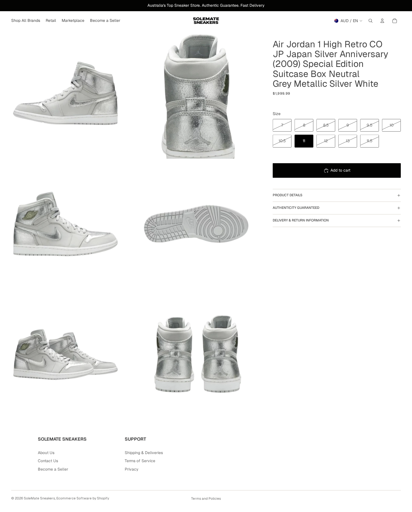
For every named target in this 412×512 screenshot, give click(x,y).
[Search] (370, 21)
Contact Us (48, 460)
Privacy (131, 469)
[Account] (382, 21)
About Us (46, 452)
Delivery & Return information (301, 220)
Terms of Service (140, 460)
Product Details (287, 195)
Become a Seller (53, 469)
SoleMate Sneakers (39, 498)
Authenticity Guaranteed (296, 207)
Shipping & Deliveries (144, 452)
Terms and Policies (206, 498)
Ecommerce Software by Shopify (82, 498)
